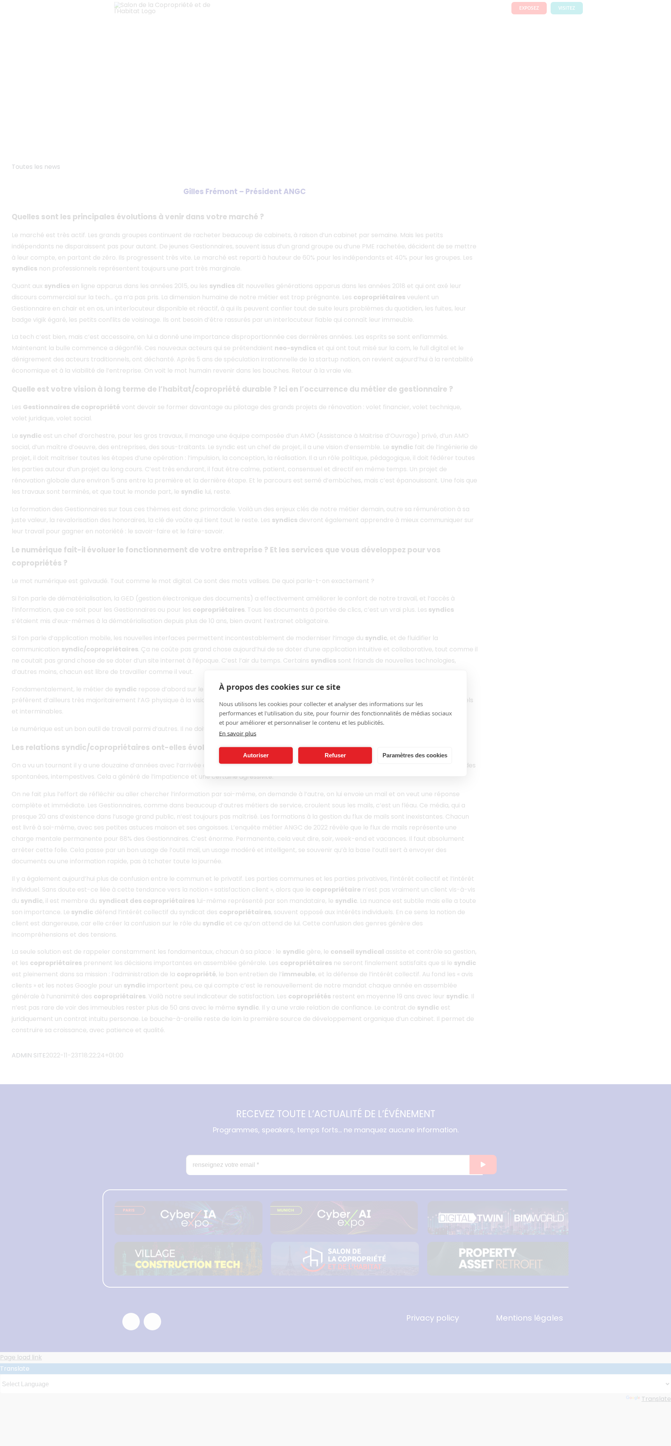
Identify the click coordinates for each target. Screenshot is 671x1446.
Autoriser (256, 755)
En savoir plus (237, 733)
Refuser (335, 755)
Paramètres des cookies (414, 755)
